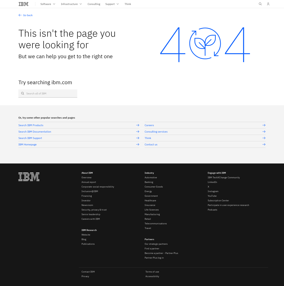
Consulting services (156, 131)
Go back (28, 15)
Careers (149, 125)
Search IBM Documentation (34, 131)
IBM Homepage (27, 144)
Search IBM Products (30, 125)
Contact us (151, 144)
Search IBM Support (30, 138)
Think (148, 138)
